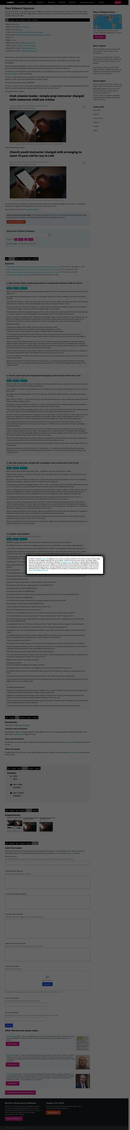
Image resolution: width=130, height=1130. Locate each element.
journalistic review (65, 562)
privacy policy (33, 570)
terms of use (44, 570)
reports (44, 559)
